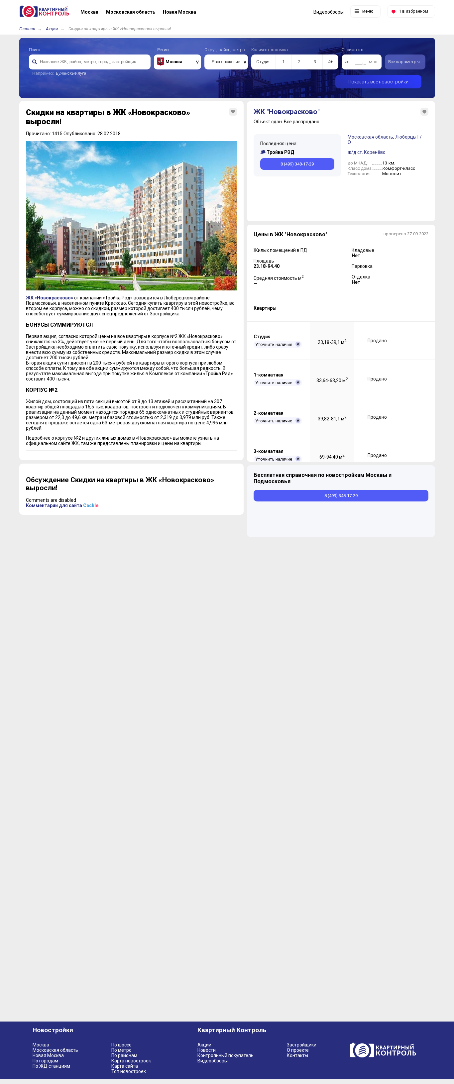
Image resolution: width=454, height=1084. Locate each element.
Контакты (297, 1055)
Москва (41, 1044)
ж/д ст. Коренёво (367, 152)
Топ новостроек (128, 1071)
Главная (27, 28)
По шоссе (121, 1044)
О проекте (298, 1050)
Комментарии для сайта (62, 505)
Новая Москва (48, 1055)
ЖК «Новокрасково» (49, 297)
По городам (45, 1060)
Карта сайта (124, 1066)
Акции (52, 28)
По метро (121, 1050)
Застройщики (301, 1044)
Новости (206, 1050)
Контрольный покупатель (225, 1055)
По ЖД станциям (51, 1066)
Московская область (370, 137)
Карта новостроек (131, 1060)
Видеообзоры (212, 1060)
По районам (124, 1055)
